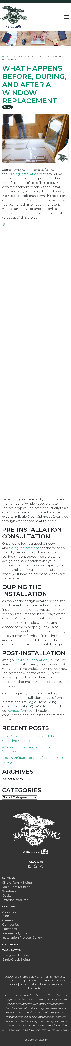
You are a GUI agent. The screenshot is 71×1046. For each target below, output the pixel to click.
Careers (8, 920)
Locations (9, 929)
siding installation (24, 174)
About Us (9, 911)
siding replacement (24, 548)
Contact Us (10, 924)
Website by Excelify (35, 1039)
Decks (6, 895)
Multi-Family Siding (16, 887)
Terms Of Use (14, 980)
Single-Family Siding (17, 882)
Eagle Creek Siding (16, 959)
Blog (5, 916)
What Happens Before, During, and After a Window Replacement (34, 84)
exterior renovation (32, 660)
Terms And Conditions (40, 980)
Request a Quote (14, 933)
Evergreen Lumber (16, 955)
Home (5, 56)
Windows (9, 891)
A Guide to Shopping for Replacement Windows (31, 749)
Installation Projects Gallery (22, 937)
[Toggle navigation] (66, 17)
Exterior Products (15, 900)
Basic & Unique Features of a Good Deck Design (32, 760)
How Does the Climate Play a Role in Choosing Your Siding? (30, 739)
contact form (18, 710)
